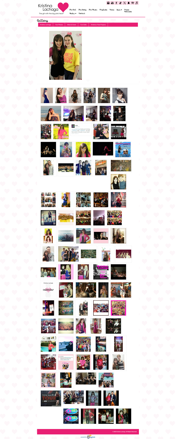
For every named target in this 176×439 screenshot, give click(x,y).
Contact (82, 13)
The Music (93, 10)
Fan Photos (59, 24)
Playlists (103, 10)
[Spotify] (133, 3)
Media (72, 13)
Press (126, 10)
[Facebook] (116, 3)
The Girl (72, 10)
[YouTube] (112, 3)
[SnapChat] (128, 3)
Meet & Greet (71, 24)
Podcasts (128, 12)
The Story (82, 10)
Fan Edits (83, 24)
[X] (124, 3)
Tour (119, 10)
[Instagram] (108, 3)
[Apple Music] (137, 3)
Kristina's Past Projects (98, 24)
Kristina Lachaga (45, 24)
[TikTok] (120, 3)
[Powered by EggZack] (88, 438)
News (112, 10)
